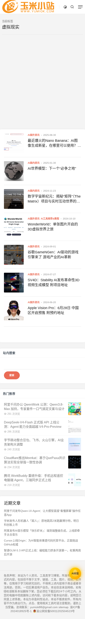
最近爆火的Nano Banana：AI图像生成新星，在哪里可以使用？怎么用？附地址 (54, 143)
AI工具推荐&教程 (50, 218)
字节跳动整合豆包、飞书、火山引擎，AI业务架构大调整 (34, 442)
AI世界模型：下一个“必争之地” (52, 168)
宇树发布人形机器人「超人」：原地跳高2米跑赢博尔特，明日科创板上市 (41, 522)
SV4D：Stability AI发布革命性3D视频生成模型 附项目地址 (53, 282)
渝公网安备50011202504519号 (55, 611)
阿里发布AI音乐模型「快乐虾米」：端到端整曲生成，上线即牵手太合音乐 (42, 532)
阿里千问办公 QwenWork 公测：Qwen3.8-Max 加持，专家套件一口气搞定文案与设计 (34, 406)
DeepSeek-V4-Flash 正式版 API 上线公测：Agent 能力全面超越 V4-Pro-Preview (32, 424)
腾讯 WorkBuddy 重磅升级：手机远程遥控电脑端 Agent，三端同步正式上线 (33, 478)
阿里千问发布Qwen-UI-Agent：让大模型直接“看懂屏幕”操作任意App (42, 512)
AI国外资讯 (34, 135)
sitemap (63, 607)
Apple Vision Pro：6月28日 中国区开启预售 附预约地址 (53, 310)
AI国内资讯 (34, 163)
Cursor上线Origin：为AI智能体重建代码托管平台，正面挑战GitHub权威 (41, 542)
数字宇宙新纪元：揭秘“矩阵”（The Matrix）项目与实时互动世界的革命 (54, 199)
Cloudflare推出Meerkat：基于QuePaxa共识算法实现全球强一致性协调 (34, 460)
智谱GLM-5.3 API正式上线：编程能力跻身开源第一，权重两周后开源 (42, 552)
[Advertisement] (42, 84)
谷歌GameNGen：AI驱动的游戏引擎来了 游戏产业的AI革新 (53, 254)
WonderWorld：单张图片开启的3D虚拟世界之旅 (53, 226)
